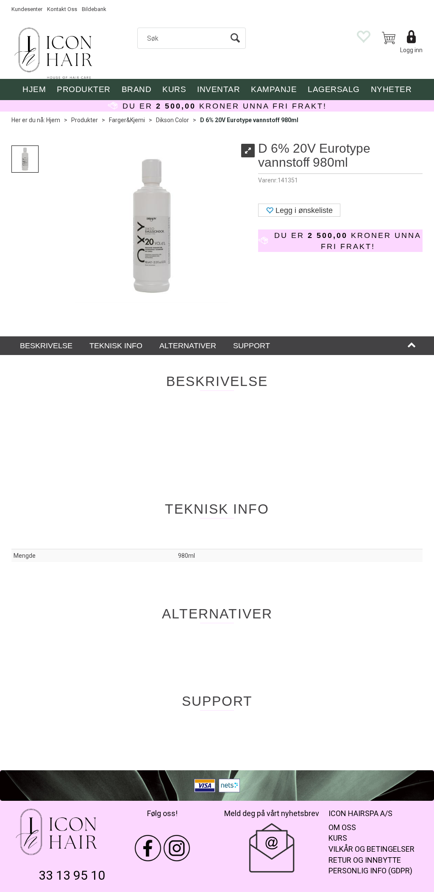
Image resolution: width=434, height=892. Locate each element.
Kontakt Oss (62, 9)
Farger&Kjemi (127, 120)
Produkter (84, 89)
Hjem (53, 120)
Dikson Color (172, 120)
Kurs (174, 89)
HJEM (34, 89)
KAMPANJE (274, 89)
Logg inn (411, 50)
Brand (137, 89)
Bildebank (94, 9)
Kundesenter (26, 9)
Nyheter (391, 89)
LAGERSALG (334, 89)
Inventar (218, 89)
